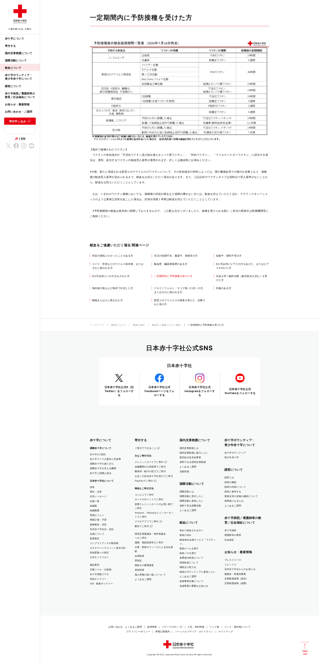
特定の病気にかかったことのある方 (112, 255)
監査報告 (95, 538)
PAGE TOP (305, 648)
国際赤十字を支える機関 (103, 468)
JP (16, 138)
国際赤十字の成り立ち (102, 463)
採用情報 (152, 626)
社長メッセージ (98, 496)
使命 (92, 487)
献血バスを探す (188, 553)
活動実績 (184, 471)
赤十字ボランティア (235, 452)
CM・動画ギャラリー (101, 583)
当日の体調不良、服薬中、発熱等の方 (176, 255)
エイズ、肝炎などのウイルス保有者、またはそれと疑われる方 (118, 265)
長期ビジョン (97, 515)
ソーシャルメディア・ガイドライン (194, 631)
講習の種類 (230, 482)
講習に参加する (232, 491)
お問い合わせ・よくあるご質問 (125, 626)
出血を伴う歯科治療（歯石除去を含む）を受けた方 (241, 278)
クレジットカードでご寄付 (149, 462)
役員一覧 (95, 501)
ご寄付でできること (145, 448)
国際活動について (16, 60)
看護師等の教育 (232, 535)
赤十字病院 (230, 530)
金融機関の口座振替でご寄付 (150, 466)
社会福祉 (229, 539)
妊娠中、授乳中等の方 (229, 255)
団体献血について (189, 562)
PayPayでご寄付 (144, 480)
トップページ (97, 324)
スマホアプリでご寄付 (147, 521)
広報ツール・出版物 (100, 569)
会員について (97, 533)
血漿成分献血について (192, 557)
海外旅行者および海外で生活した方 (112, 288)
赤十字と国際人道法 (100, 473)
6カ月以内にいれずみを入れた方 (111, 276)
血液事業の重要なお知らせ (194, 585)
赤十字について (14, 38)
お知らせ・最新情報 (17, 104)
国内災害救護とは (189, 448)
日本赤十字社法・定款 (102, 529)
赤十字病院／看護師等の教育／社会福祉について (20, 95)
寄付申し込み (17, 121)
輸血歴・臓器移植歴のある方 (170, 264)
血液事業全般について (192, 581)
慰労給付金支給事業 (190, 457)
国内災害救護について (18, 53)
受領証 (138, 560)
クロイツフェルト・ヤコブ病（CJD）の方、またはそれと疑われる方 (179, 290)
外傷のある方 (223, 288)
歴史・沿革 (96, 491)
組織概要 (95, 510)
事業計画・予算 (98, 519)
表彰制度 (139, 569)
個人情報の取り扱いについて (150, 574)
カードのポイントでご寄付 (149, 499)
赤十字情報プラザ (99, 574)
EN (23, 138)
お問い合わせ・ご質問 (18, 111)
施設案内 (95, 564)
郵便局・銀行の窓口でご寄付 (150, 471)
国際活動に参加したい (192, 500)
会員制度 (139, 555)
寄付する (10, 45)
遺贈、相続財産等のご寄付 (149, 542)
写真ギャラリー (98, 578)
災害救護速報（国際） (236, 583)
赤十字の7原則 (98, 454)
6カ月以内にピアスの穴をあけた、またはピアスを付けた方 (242, 265)
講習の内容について (235, 486)
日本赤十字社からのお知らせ (240, 569)
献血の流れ (139, 324)
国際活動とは (187, 491)
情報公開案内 (162, 631)
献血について (13, 67)
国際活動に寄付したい (192, 496)
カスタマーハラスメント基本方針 (108, 547)
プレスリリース (232, 559)
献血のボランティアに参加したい (197, 571)
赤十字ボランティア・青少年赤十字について (18, 76)
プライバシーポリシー (138, 631)
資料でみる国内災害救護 (193, 462)
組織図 (93, 505)
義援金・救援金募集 (235, 573)
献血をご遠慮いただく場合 (166, 324)
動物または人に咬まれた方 (107, 300)
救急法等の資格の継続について (241, 496)
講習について (13, 86)
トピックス (230, 564)
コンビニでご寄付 (144, 494)
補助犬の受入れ (188, 567)
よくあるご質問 (143, 579)
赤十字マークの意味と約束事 (105, 459)
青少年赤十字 (231, 457)
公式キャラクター (99, 557)
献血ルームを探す (189, 548)
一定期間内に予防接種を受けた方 (173, 276)
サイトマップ (225, 631)
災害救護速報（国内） (236, 578)
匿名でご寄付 (142, 526)
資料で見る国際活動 (190, 505)
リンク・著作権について (237, 626)
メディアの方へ (170, 626)
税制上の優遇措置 (144, 565)
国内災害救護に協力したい (194, 452)
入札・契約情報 (196, 626)
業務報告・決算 (98, 524)
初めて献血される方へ (192, 530)
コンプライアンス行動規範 (104, 543)
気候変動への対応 (99, 552)
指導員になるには (234, 500)
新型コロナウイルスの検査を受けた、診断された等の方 (179, 302)
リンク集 (214, 626)
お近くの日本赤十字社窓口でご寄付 (154, 476)
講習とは (229, 477)
